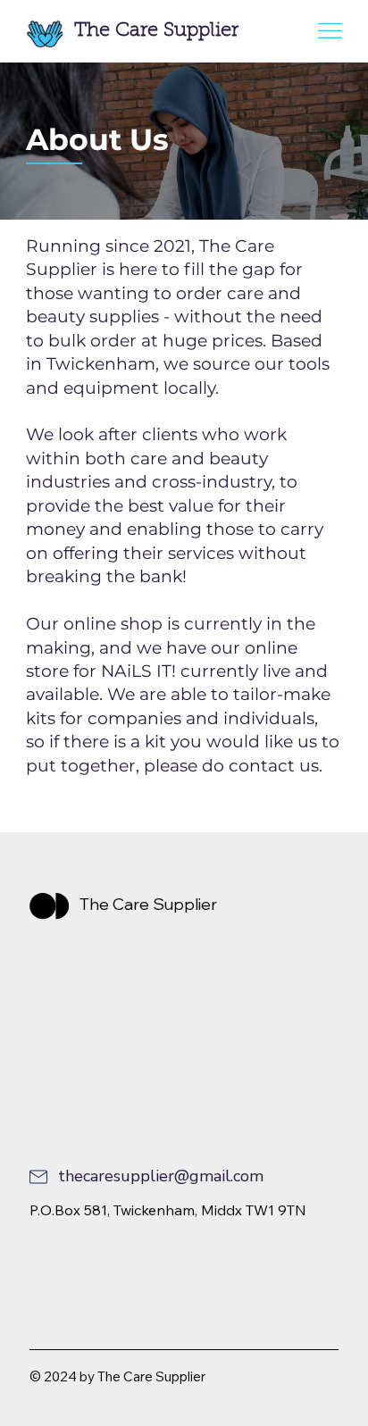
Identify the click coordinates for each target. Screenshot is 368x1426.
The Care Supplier (156, 31)
